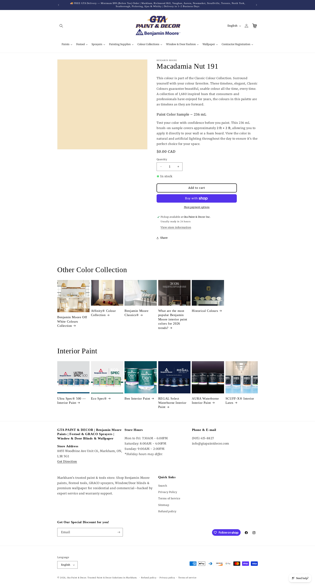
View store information (176, 227)
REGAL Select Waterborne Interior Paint (172, 403)
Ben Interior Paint (137, 398)
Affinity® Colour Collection (103, 313)
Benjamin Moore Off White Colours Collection (72, 321)
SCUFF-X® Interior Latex (239, 401)
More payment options (197, 207)
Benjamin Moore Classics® (136, 313)
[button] (61, 26)
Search (162, 485)
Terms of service (187, 577)
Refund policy (167, 511)
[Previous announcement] (59, 4)
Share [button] (164, 237)
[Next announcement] (256, 4)
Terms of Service (169, 498)
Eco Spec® (99, 398)
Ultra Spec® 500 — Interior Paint (71, 401)
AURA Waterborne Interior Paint (205, 401)
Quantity (162, 159)
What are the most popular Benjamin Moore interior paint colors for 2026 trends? (172, 319)
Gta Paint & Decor (76, 577)
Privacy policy (167, 577)
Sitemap (163, 505)
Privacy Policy (167, 492)
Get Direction (67, 461)
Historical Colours (205, 311)
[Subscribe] (119, 532)
